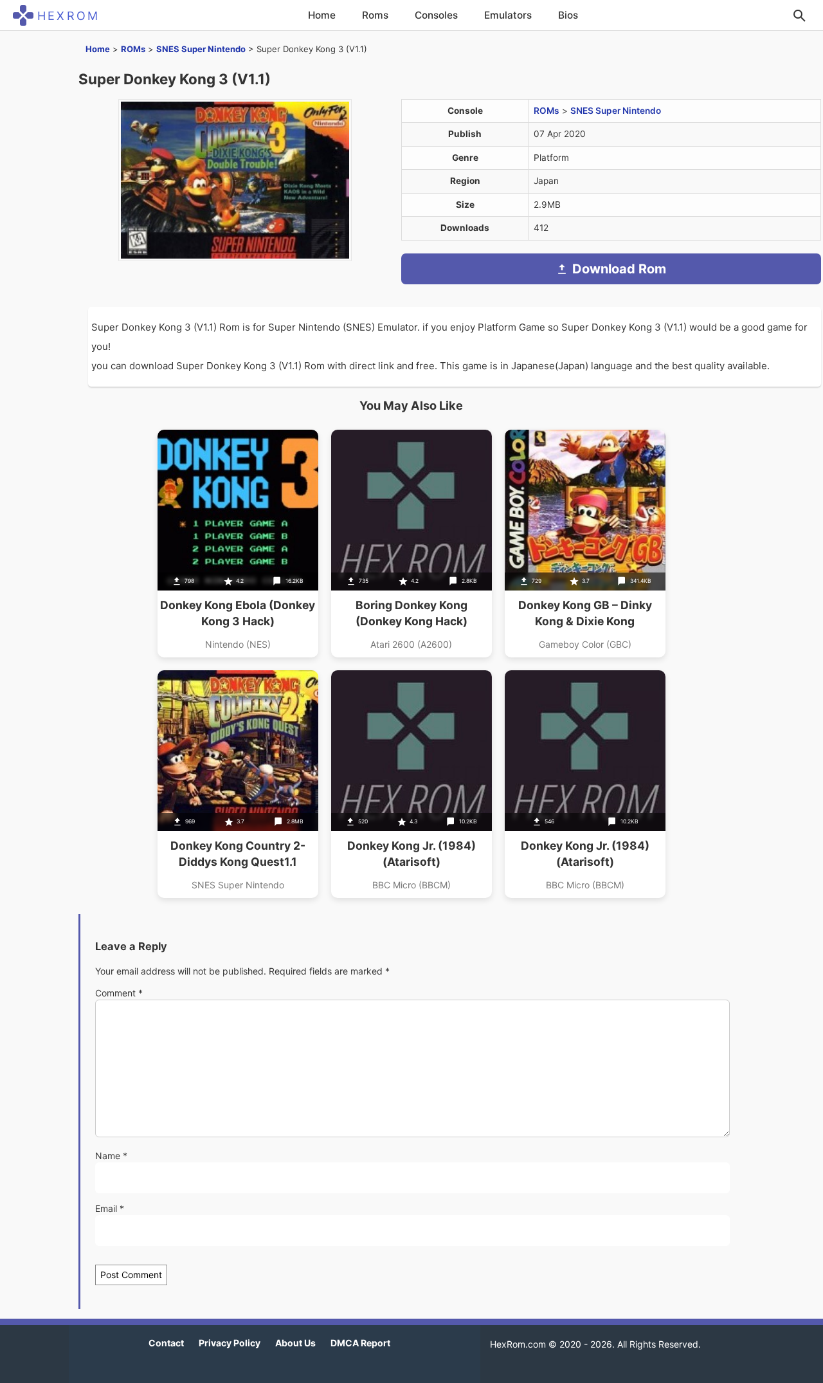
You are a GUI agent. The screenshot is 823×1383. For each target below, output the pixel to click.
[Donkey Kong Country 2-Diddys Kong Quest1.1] (238, 784)
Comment (119, 992)
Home (322, 15)
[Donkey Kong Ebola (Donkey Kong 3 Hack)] (238, 543)
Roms (375, 15)
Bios (568, 15)
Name (111, 1155)
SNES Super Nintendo (201, 49)
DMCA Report (360, 1342)
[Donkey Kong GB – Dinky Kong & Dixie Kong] (585, 543)
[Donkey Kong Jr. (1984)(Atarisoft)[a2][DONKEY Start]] (411, 784)
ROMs (133, 49)
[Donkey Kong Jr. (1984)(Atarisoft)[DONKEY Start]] (585, 784)
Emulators (508, 15)
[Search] (799, 15)
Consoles (436, 15)
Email (109, 1208)
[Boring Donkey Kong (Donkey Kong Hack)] (411, 543)
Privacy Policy (229, 1342)
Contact (166, 1342)
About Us (295, 1342)
